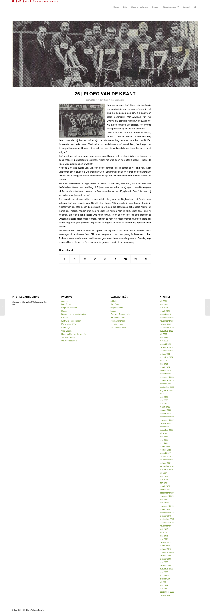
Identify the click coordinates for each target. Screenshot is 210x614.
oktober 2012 (165, 542)
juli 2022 (163, 433)
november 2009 (167, 552)
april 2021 (164, 482)
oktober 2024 (165, 353)
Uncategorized (117, 324)
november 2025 (167, 320)
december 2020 (167, 492)
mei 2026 (164, 307)
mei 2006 (164, 562)
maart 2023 (165, 406)
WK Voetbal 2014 (69, 340)
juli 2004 (163, 581)
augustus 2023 (166, 390)
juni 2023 (164, 396)
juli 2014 (163, 532)
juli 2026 (163, 301)
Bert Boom (104, 99)
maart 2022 (165, 446)
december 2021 (167, 456)
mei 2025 (164, 340)
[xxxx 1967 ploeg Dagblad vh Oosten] (105, 54)
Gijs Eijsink (119, 99)
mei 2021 (164, 479)
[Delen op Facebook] (64, 259)
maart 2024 (165, 367)
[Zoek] (195, 7)
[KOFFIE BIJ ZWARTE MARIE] (207, 307)
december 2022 (167, 416)
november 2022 (167, 419)
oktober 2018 (165, 515)
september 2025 (167, 327)
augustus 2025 (166, 330)
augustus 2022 (166, 429)
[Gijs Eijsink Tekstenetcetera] (35, 7)
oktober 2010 (165, 548)
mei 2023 (164, 400)
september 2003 (167, 591)
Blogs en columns (69, 307)
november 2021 (167, 459)
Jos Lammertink (68, 337)
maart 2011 (165, 545)
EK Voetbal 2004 (68, 324)
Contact (64, 317)
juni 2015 (164, 529)
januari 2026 (165, 314)
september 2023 (167, 386)
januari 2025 (165, 343)
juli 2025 (163, 333)
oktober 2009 (165, 555)
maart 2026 (165, 310)
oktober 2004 (165, 578)
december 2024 (167, 347)
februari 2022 (165, 449)
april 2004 (164, 588)
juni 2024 (164, 363)
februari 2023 (165, 409)
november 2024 (167, 350)
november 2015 (167, 525)
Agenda (64, 301)
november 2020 (167, 495)
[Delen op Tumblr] (115, 259)
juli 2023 (163, 393)
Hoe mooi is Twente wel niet (73, 333)
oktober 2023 (165, 383)
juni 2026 (164, 304)
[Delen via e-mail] (146, 259)
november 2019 (167, 505)
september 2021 (167, 466)
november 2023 (167, 380)
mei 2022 (164, 439)
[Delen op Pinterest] (95, 259)
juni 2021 (164, 476)
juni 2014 (164, 535)
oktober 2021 (165, 462)
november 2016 (167, 522)
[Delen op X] (74, 259)
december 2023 (167, 376)
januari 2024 (165, 373)
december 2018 (167, 512)
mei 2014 (164, 538)
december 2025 (167, 317)
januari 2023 (165, 413)
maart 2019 (165, 509)
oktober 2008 (165, 558)
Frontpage (65, 327)
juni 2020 (164, 499)
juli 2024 (163, 360)
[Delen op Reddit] (136, 259)
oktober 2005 (165, 565)
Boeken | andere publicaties (73, 314)
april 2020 (164, 502)
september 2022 (167, 426)
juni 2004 (164, 585)
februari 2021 (165, 489)
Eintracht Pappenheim (71, 320)
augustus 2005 (166, 568)
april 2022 (164, 443)
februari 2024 (165, 370)
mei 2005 (164, 572)
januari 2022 (165, 452)
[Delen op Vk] (125, 259)
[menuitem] (116, 7)
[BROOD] (2, 307)
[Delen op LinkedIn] (105, 259)
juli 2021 (163, 472)
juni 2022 (164, 436)
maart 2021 (165, 486)
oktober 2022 (165, 423)
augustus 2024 (166, 357)
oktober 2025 (165, 324)
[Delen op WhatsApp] (85, 259)
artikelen (114, 301)
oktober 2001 (165, 595)
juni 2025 (164, 337)
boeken (114, 310)
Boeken (64, 310)
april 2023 (164, 403)
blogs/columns (117, 307)
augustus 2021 (166, 469)
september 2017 (167, 519)
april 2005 (164, 575)
